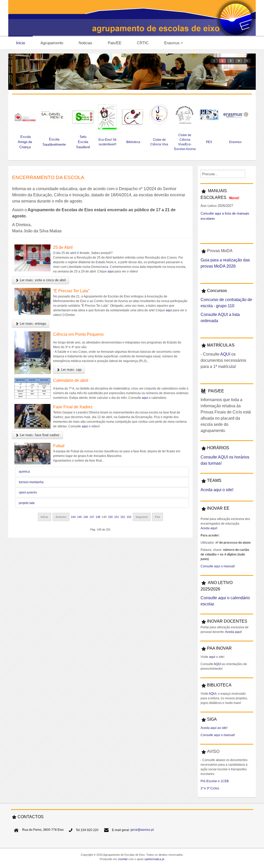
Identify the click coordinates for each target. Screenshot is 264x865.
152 (122, 516)
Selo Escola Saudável (83, 142)
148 (98, 516)
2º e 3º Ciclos (210, 788)
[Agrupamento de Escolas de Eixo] (132, 18)
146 (85, 516)
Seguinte (142, 516)
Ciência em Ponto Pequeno (78, 334)
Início (44, 516)
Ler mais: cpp (70, 370)
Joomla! (123, 859)
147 (91, 516)
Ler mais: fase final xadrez (39, 435)
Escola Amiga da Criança (25, 142)
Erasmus (235, 142)
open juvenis (28, 492)
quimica (24, 471)
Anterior (61, 516)
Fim (157, 516)
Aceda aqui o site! (217, 490)
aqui (111, 271)
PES (209, 142)
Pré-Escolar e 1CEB (215, 781)
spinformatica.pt (154, 859)
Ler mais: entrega (32, 323)
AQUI (225, 354)
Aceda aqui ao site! (214, 728)
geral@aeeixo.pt (142, 830)
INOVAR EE (218, 508)
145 (79, 516)
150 (110, 516)
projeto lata (27, 503)
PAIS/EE (216, 391)
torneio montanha (31, 482)
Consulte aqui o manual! (218, 566)
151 (116, 516)
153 (129, 516)
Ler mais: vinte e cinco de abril (42, 280)
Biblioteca (133, 142)
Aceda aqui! (209, 528)
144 (73, 516)
